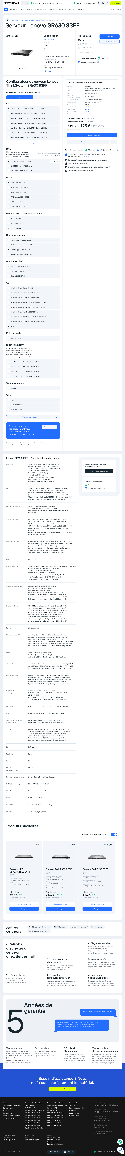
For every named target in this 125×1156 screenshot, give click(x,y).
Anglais (59, 1137)
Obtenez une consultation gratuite (62, 1089)
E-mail (13, 1140)
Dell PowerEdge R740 (32, 1123)
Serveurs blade (8, 1113)
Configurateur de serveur (11, 1105)
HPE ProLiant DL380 (54, 1120)
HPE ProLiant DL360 (54, 1123)
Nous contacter (49, 427)
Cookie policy (74, 1116)
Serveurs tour (7, 1110)
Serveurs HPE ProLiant (55, 1103)
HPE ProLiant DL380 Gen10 (56, 1115)
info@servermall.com (54, 3)
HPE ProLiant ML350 (54, 1125)
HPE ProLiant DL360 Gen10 (56, 1118)
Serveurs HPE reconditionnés (52, 1109)
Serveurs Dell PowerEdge (34, 1103)
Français (50, 1140)
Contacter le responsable (89, 157)
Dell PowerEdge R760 (32, 1113)
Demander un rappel (32, 1140)
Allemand (57, 1140)
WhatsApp (6, 1140)
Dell (21, 9)
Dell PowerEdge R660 (32, 1115)
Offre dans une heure (88, 142)
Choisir (87, 107)
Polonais (55, 1142)
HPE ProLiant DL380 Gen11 (56, 1113)
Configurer (110, 36)
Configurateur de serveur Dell (30, 1106)
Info (117, 9)
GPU (70, 9)
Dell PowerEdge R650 (32, 1120)
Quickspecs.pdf (49, 39)
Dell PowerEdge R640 (32, 1125)
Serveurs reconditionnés (11, 1116)
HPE (28, 9)
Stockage (51, 9)
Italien (49, 1142)
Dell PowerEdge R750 (32, 1118)
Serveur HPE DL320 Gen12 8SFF (19, 870)
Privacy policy (74, 1113)
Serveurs (12, 9)
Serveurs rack (7, 1108)
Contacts (72, 1110)
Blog (112, 9)
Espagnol (50, 1144)
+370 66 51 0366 (40, 3)
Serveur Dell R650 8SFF (95, 869)
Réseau (61, 9)
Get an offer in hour (24, 904)
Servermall (73, 1103)
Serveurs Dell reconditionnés (35, 1110)
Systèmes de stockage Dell (34, 1128)
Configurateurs (39, 9)
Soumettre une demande (99, 471)
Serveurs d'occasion (10, 1118)
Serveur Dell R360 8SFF (59, 869)
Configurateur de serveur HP (57, 1105)
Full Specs (47, 71)
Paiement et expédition (77, 1108)
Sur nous (72, 1105)
